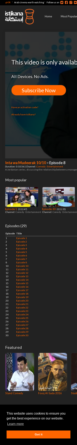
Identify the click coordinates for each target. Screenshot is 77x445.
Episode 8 (21, 262)
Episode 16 (22, 286)
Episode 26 (22, 321)
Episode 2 (21, 241)
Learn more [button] (15, 424)
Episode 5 (21, 252)
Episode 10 (22, 265)
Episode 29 (22, 331)
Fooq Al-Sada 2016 (50, 393)
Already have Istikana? (23, 114)
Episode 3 (21, 245)
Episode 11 (22, 269)
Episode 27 (22, 324)
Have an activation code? (24, 107)
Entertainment (55, 166)
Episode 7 (21, 258)
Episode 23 (22, 311)
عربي (7, 1)
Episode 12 (22, 272)
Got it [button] (39, 434)
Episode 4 (21, 248)
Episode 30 (49, 209)
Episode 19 (22, 297)
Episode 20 (22, 300)
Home (48, 16)
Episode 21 (22, 304)
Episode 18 (22, 293)
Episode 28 (22, 328)
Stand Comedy (14, 393)
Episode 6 (21, 255)
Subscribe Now (39, 90)
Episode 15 (22, 283)
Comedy (41, 166)
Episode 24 (22, 314)
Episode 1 (11, 209)
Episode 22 (22, 307)
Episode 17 (22, 290)
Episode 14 (22, 279)
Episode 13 (22, 276)
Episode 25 (22, 317)
